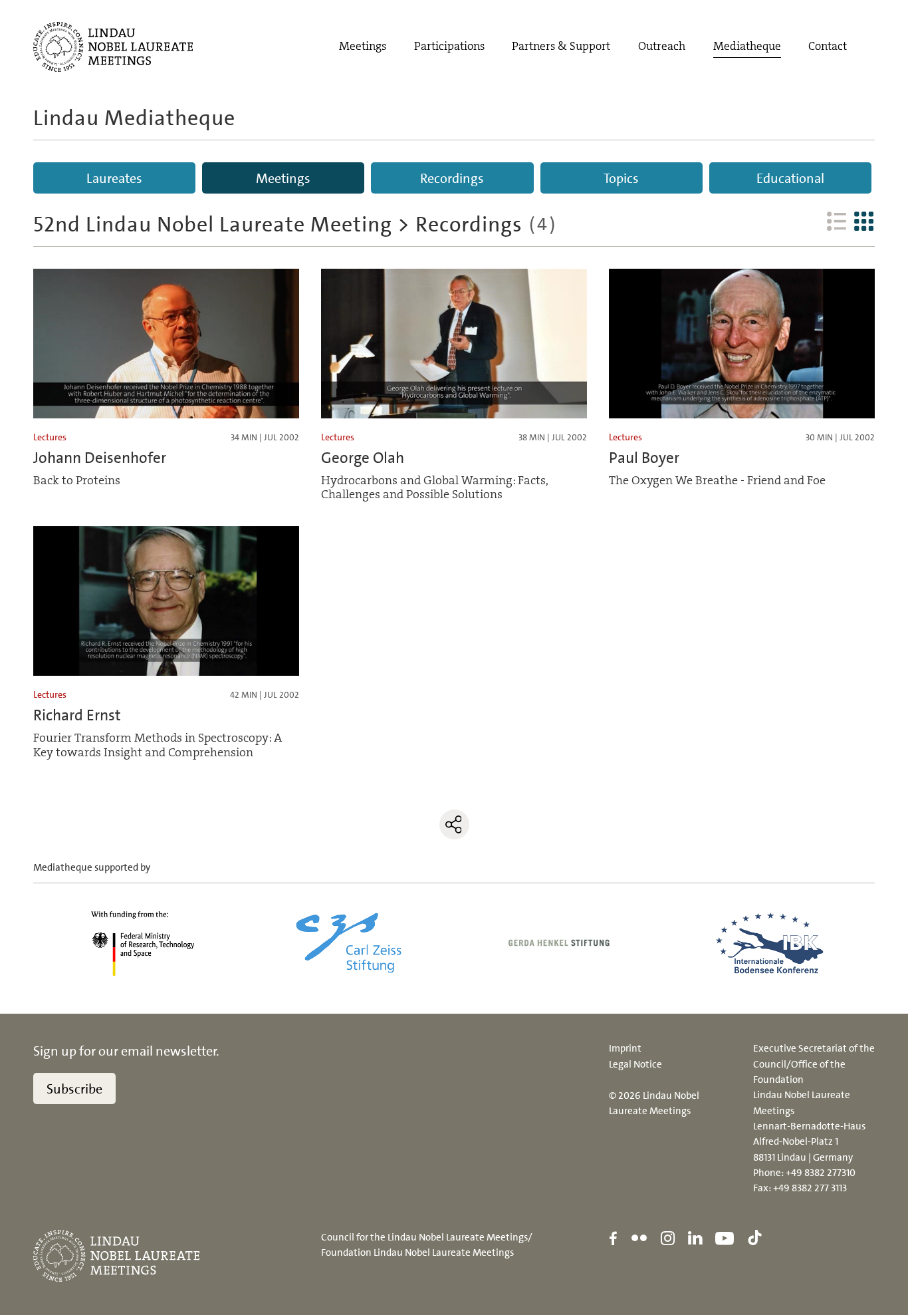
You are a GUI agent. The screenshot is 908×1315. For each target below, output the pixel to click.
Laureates (114, 178)
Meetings (362, 46)
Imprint (625, 1048)
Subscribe (74, 1088)
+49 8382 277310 (820, 1172)
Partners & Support (561, 46)
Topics (621, 178)
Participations (449, 46)
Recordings (452, 178)
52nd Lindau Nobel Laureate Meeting (212, 224)
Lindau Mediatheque (134, 118)
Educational (790, 178)
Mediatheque (747, 46)
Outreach (661, 46)
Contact (827, 46)
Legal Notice (635, 1064)
